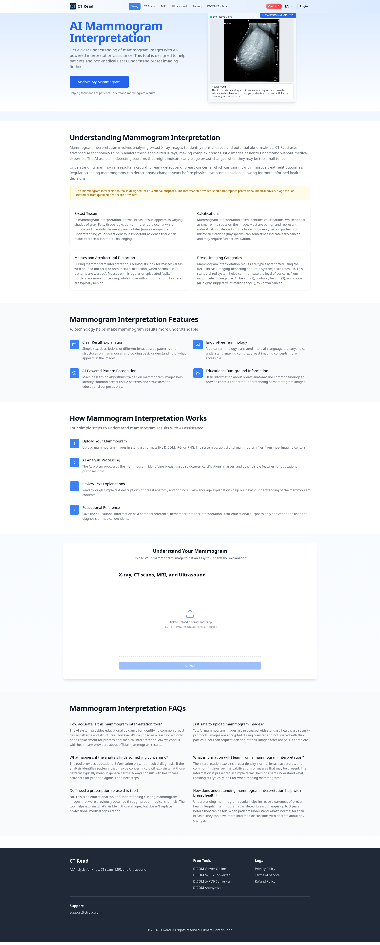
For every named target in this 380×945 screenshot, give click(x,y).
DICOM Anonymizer (208, 888)
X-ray (134, 6)
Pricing (197, 6)
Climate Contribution (217, 930)
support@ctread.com (86, 912)
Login (304, 6)
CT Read (79, 860)
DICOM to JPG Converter (211, 875)
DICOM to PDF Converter (212, 881)
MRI (163, 6)
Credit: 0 (273, 6)
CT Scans (150, 6)
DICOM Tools (215, 6)
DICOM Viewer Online (209, 869)
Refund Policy (265, 881)
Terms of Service (267, 875)
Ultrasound (179, 6)
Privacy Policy (265, 869)
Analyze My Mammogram (99, 81)
